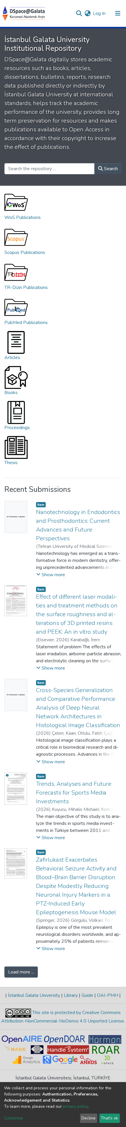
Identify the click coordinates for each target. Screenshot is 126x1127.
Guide (87, 995)
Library (71, 995)
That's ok (109, 1118)
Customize (13, 1118)
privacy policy (75, 1106)
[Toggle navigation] (118, 13)
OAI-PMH (107, 995)
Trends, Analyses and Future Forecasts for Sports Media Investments (73, 792)
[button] (87, 13)
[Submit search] (79, 13)
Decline (88, 1118)
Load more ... (21, 972)
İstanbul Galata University (34, 995)
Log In (99, 13)
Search (110, 169)
